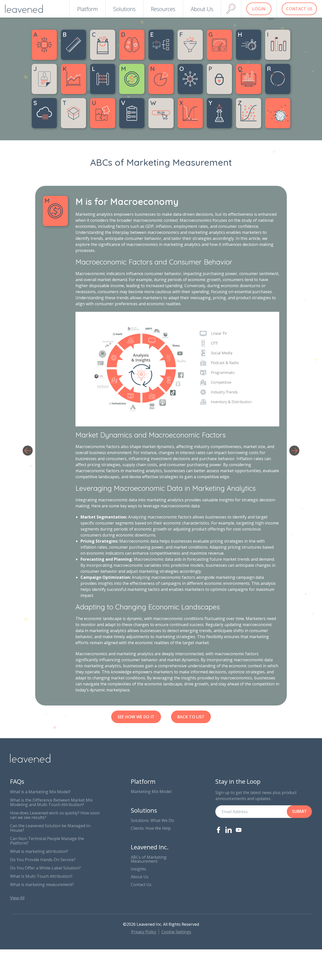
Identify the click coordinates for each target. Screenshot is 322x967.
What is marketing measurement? (42, 884)
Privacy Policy (143, 931)
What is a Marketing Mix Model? (40, 791)
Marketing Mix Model (151, 791)
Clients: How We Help (151, 828)
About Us (139, 877)
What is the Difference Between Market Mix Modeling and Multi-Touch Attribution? (51, 802)
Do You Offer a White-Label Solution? (45, 868)
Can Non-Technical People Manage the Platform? (47, 840)
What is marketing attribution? (39, 851)
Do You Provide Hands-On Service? (42, 859)
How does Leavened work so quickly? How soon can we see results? (55, 815)
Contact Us (141, 885)
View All (17, 898)
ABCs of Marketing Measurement (149, 859)
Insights (138, 869)
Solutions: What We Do (152, 820)
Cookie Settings (176, 931)
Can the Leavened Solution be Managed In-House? (51, 827)
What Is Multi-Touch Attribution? (41, 876)
